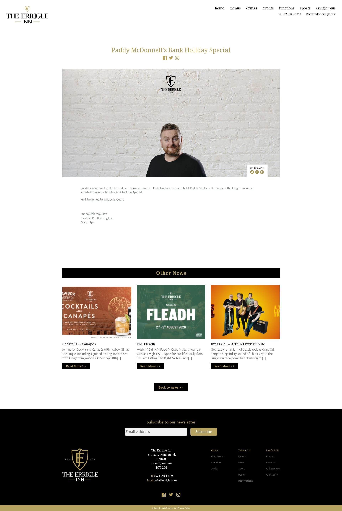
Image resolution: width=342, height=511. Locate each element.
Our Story (272, 474)
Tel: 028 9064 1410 (290, 14)
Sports (305, 8)
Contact (271, 462)
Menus (235, 8)
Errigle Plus (326, 8)
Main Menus (218, 456)
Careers (270, 456)
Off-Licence (273, 468)
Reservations (245, 480)
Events (268, 8)
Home (219, 8)
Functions (287, 8)
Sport (241, 468)
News (241, 462)
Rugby (241, 474)
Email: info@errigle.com (321, 14)
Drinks (251, 8)
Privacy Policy (184, 508)
